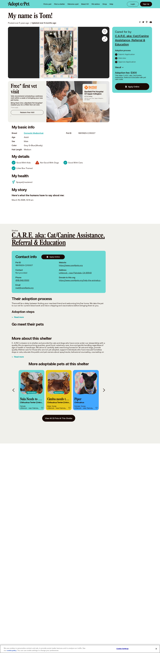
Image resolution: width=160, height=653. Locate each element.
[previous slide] (13, 390)
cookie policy (12, 650)
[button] (31, 390)
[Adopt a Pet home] (19, 4)
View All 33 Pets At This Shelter (58, 418)
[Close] (156, 648)
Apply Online (133, 87)
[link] (73, 4)
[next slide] (103, 390)
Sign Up (146, 4)
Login (133, 4)
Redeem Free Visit (27, 112)
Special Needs (31, 392)
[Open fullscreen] (105, 39)
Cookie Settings (122, 649)
